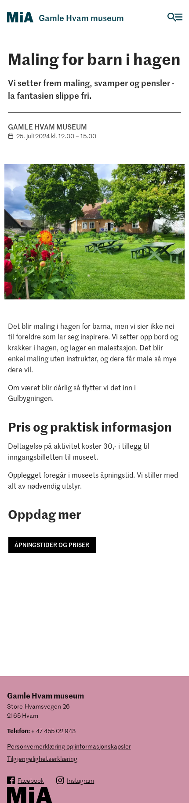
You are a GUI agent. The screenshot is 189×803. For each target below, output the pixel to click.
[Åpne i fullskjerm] (173, 175)
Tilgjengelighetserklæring (42, 758)
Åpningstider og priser (52, 544)
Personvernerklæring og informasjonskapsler (69, 746)
